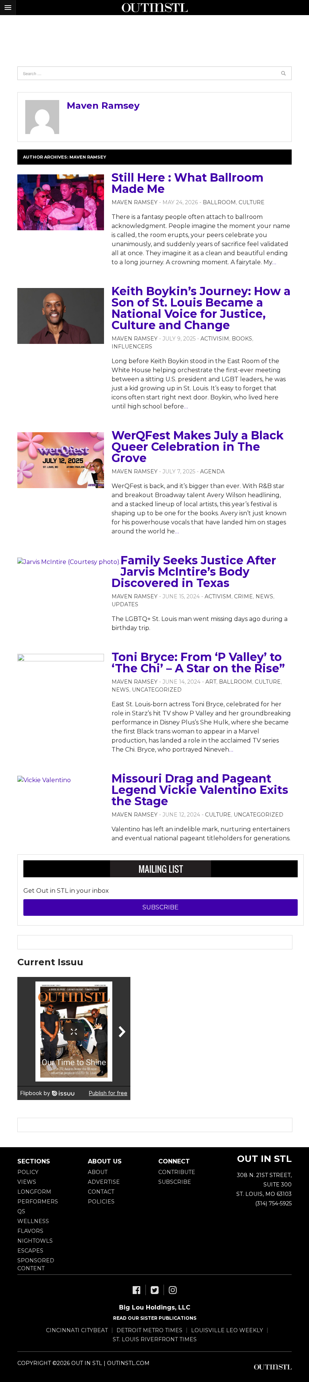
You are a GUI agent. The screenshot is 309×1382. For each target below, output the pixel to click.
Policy (27, 1172)
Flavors (30, 1231)
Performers (37, 1201)
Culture (252, 202)
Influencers (132, 346)
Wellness (33, 1221)
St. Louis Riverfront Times (155, 1339)
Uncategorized (157, 689)
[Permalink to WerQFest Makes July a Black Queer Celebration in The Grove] (60, 460)
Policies (101, 1201)
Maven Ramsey (103, 105)
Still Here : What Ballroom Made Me (187, 183)
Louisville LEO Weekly (227, 1330)
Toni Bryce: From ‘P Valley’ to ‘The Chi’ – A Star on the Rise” (198, 662)
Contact (101, 1191)
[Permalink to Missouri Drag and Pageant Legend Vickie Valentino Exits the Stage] (44, 780)
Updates (125, 604)
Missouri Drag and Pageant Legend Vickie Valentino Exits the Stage (200, 790)
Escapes (30, 1250)
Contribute (176, 1172)
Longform (34, 1191)
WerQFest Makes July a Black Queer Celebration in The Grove (198, 446)
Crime (243, 596)
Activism (218, 596)
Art (210, 681)
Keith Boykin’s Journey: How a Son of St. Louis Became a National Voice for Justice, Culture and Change (201, 308)
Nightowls (35, 1240)
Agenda (212, 471)
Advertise (104, 1182)
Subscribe (160, 907)
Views (26, 1182)
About (97, 1172)
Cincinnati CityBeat (77, 1330)
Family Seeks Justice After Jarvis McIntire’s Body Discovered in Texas (194, 571)
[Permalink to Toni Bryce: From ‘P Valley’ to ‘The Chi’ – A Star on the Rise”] (60, 682)
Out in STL (273, 1366)
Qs (21, 1211)
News (264, 596)
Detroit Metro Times (149, 1330)
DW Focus (154, 7)
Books (242, 338)
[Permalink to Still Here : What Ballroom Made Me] (60, 202)
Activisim (214, 338)
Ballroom (219, 202)
